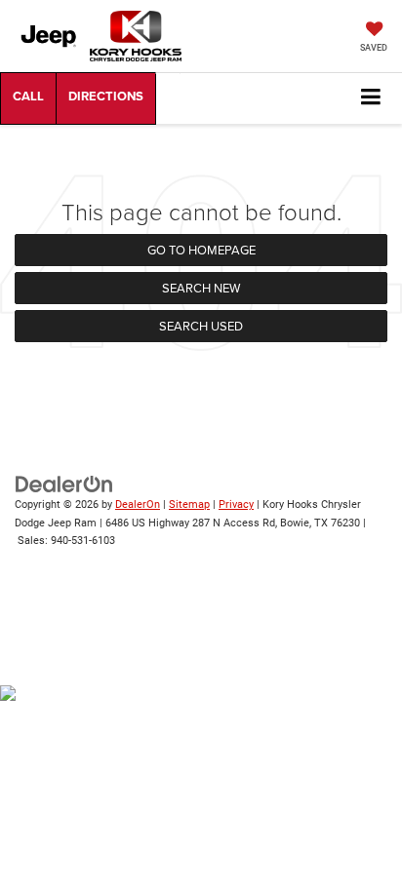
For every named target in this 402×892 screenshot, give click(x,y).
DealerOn (137, 504)
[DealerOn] (64, 484)
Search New (201, 287)
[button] (28, 98)
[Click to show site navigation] (371, 98)
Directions (106, 98)
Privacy (236, 504)
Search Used (201, 325)
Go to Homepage (201, 249)
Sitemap (189, 504)
